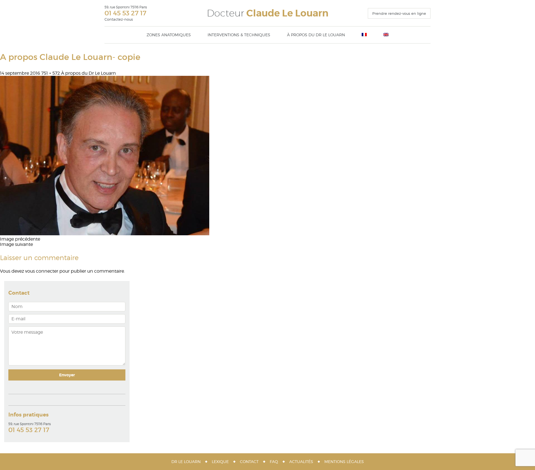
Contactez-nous (118, 19)
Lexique (220, 461)
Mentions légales (344, 461)
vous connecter (41, 271)
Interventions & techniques (239, 34)
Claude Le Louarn (268, 13)
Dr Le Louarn (186, 461)
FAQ (274, 461)
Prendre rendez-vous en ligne (399, 13)
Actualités (301, 461)
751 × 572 (50, 73)
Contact (249, 461)
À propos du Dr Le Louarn (316, 34)
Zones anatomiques (169, 34)
